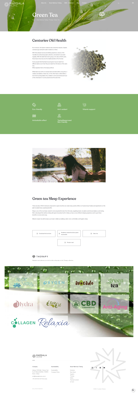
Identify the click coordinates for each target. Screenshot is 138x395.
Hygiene (72, 374)
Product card (70, 242)
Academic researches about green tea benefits (69, 233)
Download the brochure (45, 233)
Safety (71, 378)
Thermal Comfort (74, 380)
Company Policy (55, 372)
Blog (78, 2)
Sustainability (54, 370)
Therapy (72, 376)
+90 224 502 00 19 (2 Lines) (39, 378)
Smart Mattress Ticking (55, 2)
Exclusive (72, 370)
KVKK (95, 389)
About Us (43, 2)
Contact (84, 2)
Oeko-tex (95, 233)
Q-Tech (72, 382)
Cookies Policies (101, 389)
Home (33, 20)
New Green (73, 372)
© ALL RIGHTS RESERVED (37, 388)
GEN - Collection (69, 2)
